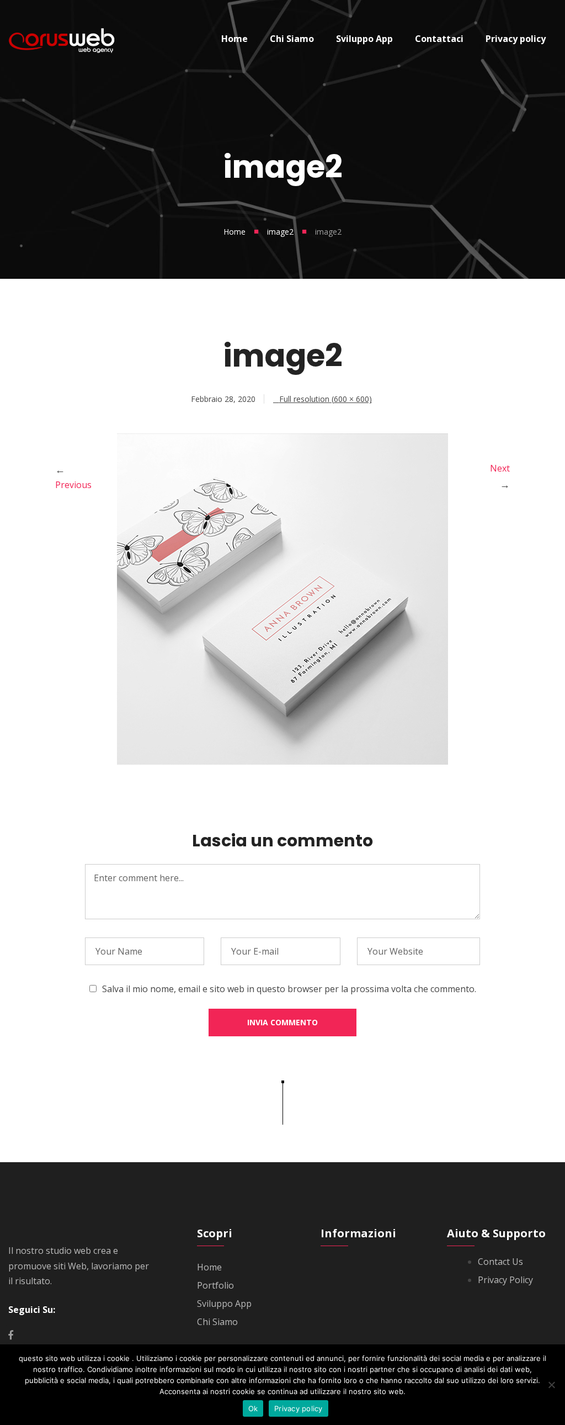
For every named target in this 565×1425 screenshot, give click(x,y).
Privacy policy (298, 1408)
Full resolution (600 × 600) (325, 399)
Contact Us (500, 1262)
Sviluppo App (224, 1303)
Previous (73, 485)
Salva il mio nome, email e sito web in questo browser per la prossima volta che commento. (289, 989)
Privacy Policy (505, 1280)
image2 (280, 231)
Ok (253, 1408)
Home (234, 231)
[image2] (282, 761)
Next (500, 468)
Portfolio (215, 1285)
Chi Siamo (217, 1322)
